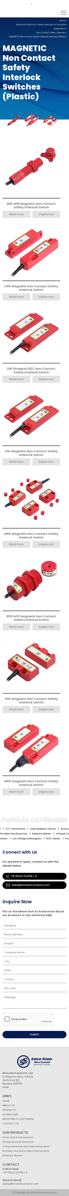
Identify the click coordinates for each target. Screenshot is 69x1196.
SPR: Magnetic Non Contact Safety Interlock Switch (31, 701)
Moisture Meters (46, 833)
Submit (34, 1034)
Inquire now (46, 214)
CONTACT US (11, 1123)
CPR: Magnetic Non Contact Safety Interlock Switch (31, 288)
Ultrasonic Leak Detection (18, 1142)
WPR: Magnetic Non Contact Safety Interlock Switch (31, 783)
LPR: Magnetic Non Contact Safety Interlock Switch (31, 453)
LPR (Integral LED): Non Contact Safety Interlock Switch (31, 370)
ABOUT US (9, 1105)
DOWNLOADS (10, 1114)
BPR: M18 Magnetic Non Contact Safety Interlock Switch (31, 205)
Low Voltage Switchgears (18, 838)
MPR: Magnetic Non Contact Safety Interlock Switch (31, 535)
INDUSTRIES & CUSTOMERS (18, 1119)
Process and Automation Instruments (26, 1151)
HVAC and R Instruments (18, 1137)
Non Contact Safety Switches (50, 32)
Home (62, 20)
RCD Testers (44, 838)
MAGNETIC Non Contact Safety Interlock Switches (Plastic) (37, 36)
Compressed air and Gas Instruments (26, 1146)
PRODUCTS (9, 1110)
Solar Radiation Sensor (39, 828)
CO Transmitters (11, 828)
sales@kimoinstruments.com (51, 4)
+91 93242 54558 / (18, 4)
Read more (16, 214)
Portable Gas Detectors (19, 833)
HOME (6, 1101)
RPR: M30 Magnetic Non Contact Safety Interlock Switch (31, 618)
